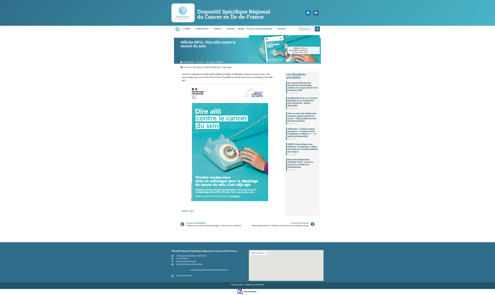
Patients (217, 29)
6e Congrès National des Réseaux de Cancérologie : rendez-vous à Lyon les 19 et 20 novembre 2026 (302, 86)
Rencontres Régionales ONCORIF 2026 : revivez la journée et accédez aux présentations (300, 163)
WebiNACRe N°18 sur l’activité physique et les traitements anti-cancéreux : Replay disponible (302, 102)
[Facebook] (315, 12)
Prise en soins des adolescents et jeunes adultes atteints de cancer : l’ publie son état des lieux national (301, 117)
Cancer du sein (189, 67)
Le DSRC (186, 29)
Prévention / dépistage (221, 67)
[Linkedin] (308, 12)
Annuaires (281, 29)
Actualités (230, 29)
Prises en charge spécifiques (259, 29)
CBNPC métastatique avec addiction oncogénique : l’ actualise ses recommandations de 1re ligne (302, 148)
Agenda (241, 29)
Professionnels (202, 29)
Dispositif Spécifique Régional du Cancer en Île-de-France (233, 14)
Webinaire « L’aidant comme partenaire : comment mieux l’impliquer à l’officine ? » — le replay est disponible (301, 132)
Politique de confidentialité (254, 285)
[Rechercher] (317, 29)
